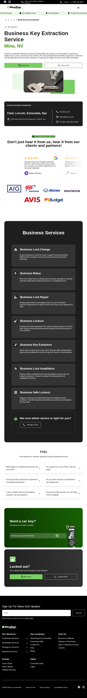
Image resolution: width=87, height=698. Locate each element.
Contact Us (34, 645)
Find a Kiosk (7, 663)
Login (32, 667)
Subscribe (78, 613)
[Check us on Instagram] (9, 2)
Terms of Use (30, 687)
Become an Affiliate (66, 638)
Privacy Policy (45, 687)
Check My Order (36, 663)
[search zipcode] (57, 536)
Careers (61, 648)
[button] (23, 468)
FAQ (32, 648)
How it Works (7, 667)
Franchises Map (36, 641)
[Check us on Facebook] (5, 2)
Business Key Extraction (28, 20)
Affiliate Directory (9, 670)
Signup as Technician (67, 641)
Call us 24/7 (65, 65)
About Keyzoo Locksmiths (40, 638)
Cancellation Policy (61, 687)
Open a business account (68, 645)
